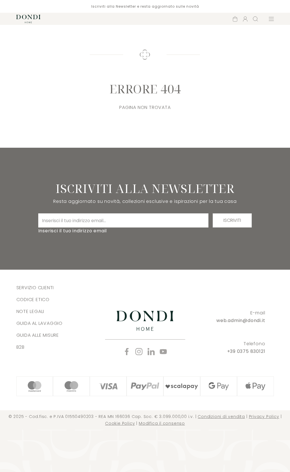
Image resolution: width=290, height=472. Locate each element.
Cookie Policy (120, 423)
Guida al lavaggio (39, 323)
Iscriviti (232, 220)
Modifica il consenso (162, 423)
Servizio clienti (35, 287)
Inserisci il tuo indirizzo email (72, 231)
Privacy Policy (264, 416)
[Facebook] (126, 351)
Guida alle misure (37, 335)
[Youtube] (163, 351)
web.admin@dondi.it (240, 320)
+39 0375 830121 (246, 351)
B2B (20, 347)
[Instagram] (138, 351)
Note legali (30, 311)
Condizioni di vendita (221, 416)
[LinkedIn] (151, 351)
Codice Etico (33, 299)
